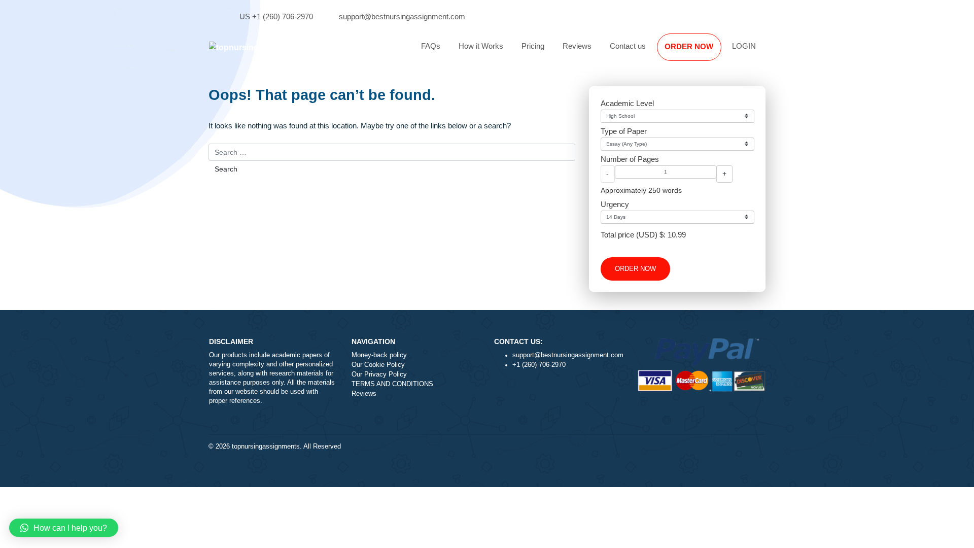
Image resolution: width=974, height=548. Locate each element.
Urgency (615, 204)
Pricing (532, 46)
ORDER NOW (689, 46)
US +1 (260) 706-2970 (276, 16)
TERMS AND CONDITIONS (392, 384)
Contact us (628, 46)
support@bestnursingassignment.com (402, 16)
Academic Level (627, 103)
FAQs (430, 46)
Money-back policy (379, 355)
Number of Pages (630, 159)
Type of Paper (624, 131)
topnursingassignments (266, 446)
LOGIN (744, 46)
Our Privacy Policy (379, 374)
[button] (63, 528)
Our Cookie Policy (378, 364)
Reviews (577, 46)
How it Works (481, 46)
